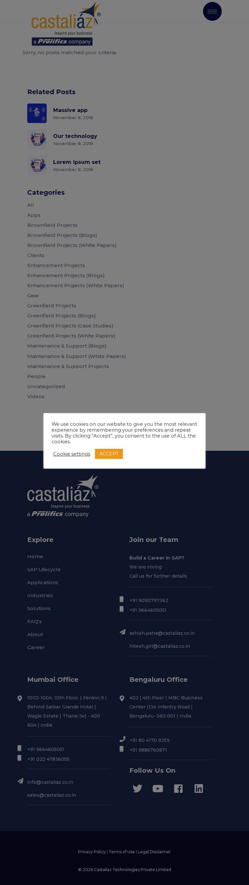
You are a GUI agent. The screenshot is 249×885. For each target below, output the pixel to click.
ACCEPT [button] (109, 454)
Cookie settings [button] (71, 454)
